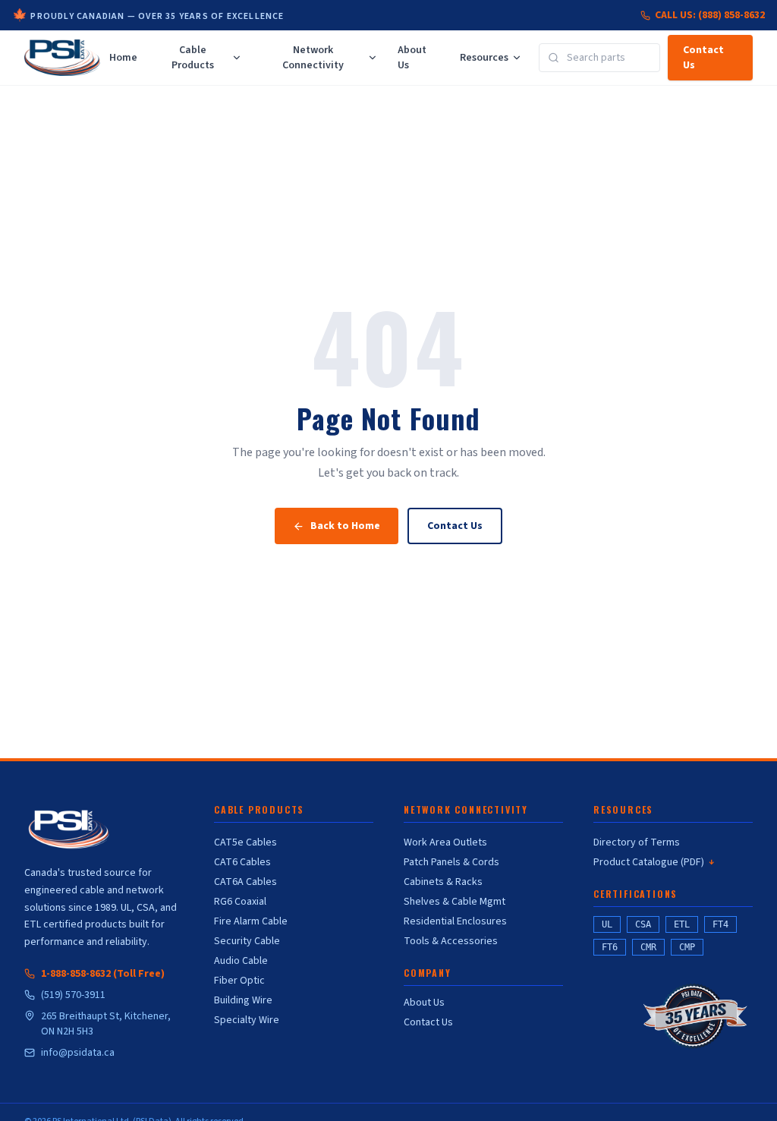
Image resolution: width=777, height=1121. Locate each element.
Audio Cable (241, 960)
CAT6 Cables (242, 862)
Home (123, 57)
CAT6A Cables (245, 882)
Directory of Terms (636, 842)
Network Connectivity (313, 58)
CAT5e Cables (245, 842)
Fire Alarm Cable (251, 921)
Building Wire (243, 1000)
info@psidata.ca (78, 1052)
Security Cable (247, 941)
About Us (412, 58)
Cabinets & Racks (443, 882)
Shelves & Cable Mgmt (454, 901)
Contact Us (703, 58)
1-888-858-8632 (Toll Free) (103, 973)
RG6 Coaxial (240, 901)
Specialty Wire (246, 1020)
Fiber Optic (239, 980)
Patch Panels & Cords (451, 862)
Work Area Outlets (445, 842)
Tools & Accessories (451, 941)
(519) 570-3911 (73, 995)
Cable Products (192, 58)
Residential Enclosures (455, 921)
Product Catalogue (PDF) (653, 862)
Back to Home (345, 526)
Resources (484, 57)
